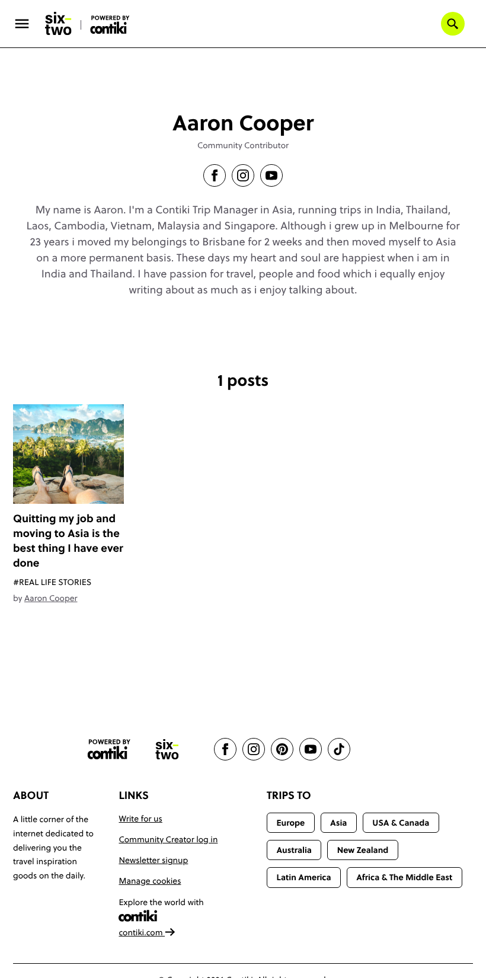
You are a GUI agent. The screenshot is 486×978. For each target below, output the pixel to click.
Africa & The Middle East (404, 877)
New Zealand (363, 850)
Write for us (140, 818)
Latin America (303, 877)
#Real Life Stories (52, 582)
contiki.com (142, 932)
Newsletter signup (153, 860)
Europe (290, 823)
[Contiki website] (109, 749)
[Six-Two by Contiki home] (58, 24)
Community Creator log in (168, 839)
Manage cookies (150, 881)
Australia (294, 850)
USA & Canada (400, 823)
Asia (338, 823)
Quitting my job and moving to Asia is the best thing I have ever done (68, 540)
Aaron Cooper (51, 598)
